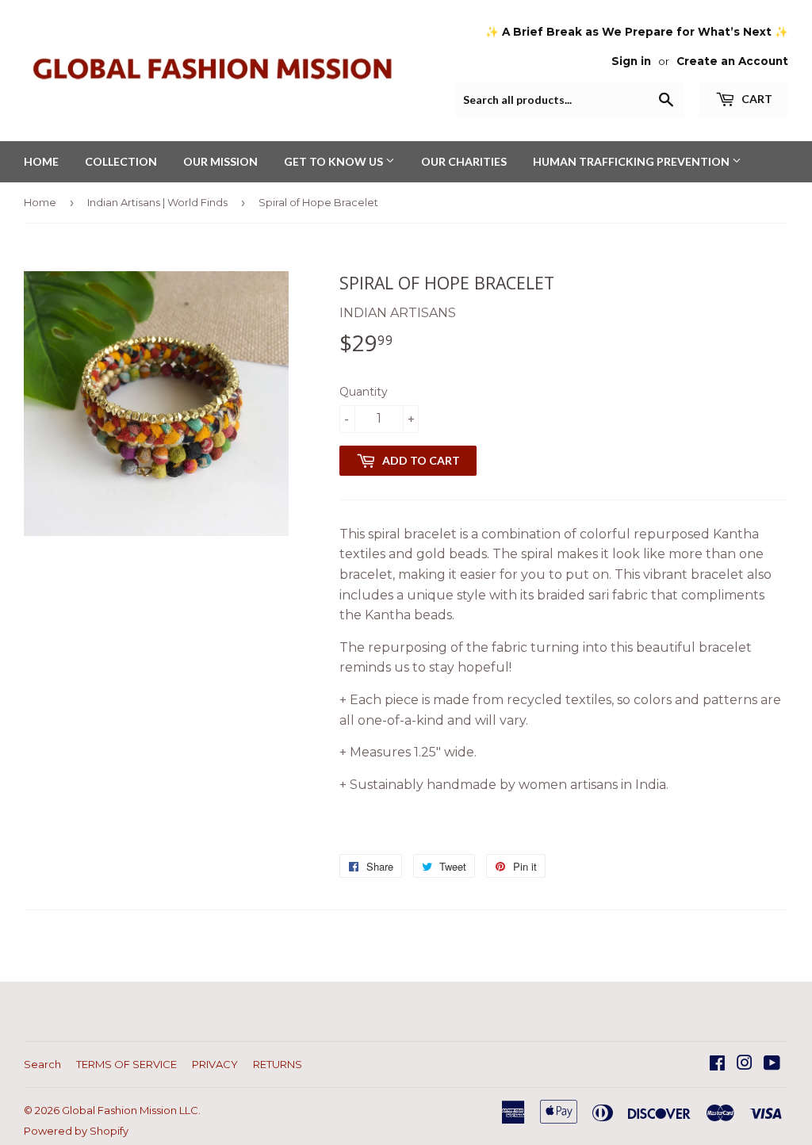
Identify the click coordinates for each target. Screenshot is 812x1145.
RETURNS (277, 1064)
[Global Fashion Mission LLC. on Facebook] (717, 1064)
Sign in (631, 61)
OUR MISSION (220, 161)
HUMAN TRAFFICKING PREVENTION (632, 161)
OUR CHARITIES (464, 161)
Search (42, 1064)
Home (40, 202)
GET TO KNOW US (334, 161)
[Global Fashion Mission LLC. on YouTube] (772, 1064)
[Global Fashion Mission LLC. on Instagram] (745, 1064)
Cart (755, 98)
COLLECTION (121, 161)
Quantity (363, 392)
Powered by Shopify (76, 1130)
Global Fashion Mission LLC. (131, 1110)
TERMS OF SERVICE (126, 1064)
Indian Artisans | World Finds (157, 202)
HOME (41, 161)
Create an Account (732, 61)
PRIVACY (215, 1064)
